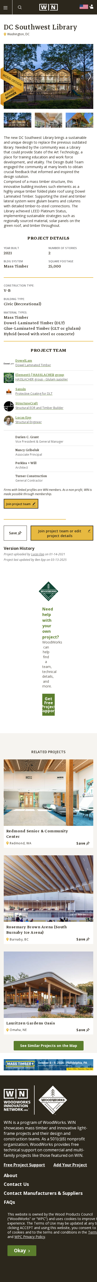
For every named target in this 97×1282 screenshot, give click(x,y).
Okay (20, 1250)
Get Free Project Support (48, 704)
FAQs (9, 1202)
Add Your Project (70, 1165)
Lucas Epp (37, 554)
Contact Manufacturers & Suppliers (43, 1193)
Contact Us (16, 1184)
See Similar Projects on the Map (48, 1045)
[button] (89, 76)
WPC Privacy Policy (29, 1236)
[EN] (85, 6)
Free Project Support (24, 1165)
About (10, 1175)
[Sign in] (92, 6)
